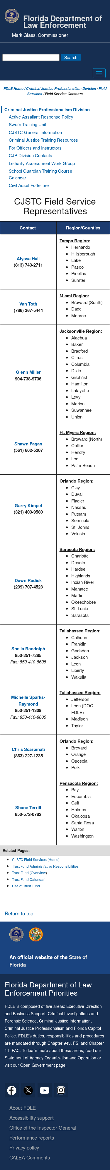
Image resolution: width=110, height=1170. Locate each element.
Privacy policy (24, 1147)
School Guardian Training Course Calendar (40, 174)
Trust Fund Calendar (28, 879)
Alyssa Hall (28, 258)
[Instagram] (61, 1090)
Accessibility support (31, 1117)
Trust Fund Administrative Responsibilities (45, 866)
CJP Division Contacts (30, 155)
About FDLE (22, 1107)
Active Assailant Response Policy (41, 117)
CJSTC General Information (35, 132)
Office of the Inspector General (42, 1127)
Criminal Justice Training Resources (43, 140)
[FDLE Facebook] (12, 1090)
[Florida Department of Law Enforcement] (17, 934)
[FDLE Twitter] (28, 1090)
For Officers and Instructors (35, 148)
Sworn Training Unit (27, 124)
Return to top (19, 913)
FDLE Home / (15, 88)
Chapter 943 (59, 1043)
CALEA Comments (29, 1157)
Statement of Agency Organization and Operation (50, 1058)
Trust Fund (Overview (29, 872)
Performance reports (31, 1137)
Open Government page (42, 1065)
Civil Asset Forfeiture (29, 185)
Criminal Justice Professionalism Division (61, 88)
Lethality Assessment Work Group (42, 163)
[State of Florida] (37, 934)
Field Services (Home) (42, 859)
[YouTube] (45, 1090)
